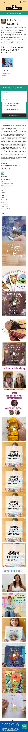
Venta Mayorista (5, 188)
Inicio (2, 17)
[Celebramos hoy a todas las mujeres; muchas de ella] (14, 329)
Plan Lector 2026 (5, 208)
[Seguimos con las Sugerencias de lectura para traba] (14, 530)
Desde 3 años (4, 199)
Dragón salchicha (6, 73)
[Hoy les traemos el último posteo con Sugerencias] (14, 454)
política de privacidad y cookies (10, 728)
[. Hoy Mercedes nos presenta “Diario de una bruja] (14, 303)
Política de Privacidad (6, 185)
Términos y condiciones (7, 183)
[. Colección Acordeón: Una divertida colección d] (14, 278)
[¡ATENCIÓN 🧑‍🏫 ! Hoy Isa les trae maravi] (14, 580)
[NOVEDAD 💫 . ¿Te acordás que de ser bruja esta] (14, 354)
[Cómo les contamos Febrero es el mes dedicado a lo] (14, 555)
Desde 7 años (4, 204)
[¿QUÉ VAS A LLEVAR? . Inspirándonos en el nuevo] (14, 429)
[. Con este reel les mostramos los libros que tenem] (14, 253)
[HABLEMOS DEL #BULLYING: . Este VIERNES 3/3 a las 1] (14, 404)
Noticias (3, 181)
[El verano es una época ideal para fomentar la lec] (14, 655)
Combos (3, 211)
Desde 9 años (4, 206)
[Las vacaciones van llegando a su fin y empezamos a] (14, 605)
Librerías (3, 192)
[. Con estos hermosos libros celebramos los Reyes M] (14, 705)
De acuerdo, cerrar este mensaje (24, 726)
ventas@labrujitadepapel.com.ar (11, 165)
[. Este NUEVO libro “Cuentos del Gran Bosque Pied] (14, 680)
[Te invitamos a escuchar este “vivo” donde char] (14, 379)
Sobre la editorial (5, 179)
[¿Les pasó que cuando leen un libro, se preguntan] (14, 228)
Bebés (2, 197)
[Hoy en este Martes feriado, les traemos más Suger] (14, 479)
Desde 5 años (4, 202)
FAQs (2, 190)
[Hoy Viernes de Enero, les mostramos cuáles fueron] (14, 630)
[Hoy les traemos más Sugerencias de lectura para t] (14, 504)
